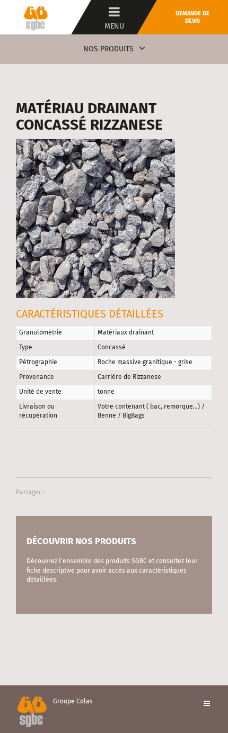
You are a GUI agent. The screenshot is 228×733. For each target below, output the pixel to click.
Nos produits (108, 49)
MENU (114, 26)
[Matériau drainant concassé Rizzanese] (95, 218)
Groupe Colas (73, 702)
